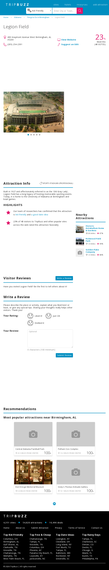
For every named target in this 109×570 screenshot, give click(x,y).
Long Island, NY (64, 544)
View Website (68, 39)
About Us (20, 527)
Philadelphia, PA (90, 558)
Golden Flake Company (92, 250)
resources (82, 4)
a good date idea (39, 214)
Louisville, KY (36, 555)
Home (5, 17)
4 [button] (36, 134)
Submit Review (64, 355)
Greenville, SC (62, 558)
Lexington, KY (63, 538)
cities (56, 4)
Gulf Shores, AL (11, 544)
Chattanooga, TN (12, 553)
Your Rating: (10, 315)
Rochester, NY (63, 555)
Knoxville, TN (9, 550)
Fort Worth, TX (63, 547)
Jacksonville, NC (37, 558)
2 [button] (31, 134)
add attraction (100, 4)
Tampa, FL (35, 541)
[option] (33, 112)
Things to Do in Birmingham (38, 17)
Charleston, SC (89, 541)
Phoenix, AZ (36, 550)
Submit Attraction (40, 527)
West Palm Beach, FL (14, 558)
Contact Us (96, 527)
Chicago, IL (87, 550)
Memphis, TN (10, 555)
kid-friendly (21, 214)
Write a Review (64, 278)
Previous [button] (7, 112)
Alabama (17, 17)
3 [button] (34, 134)
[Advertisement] (54, 69)
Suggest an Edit (70, 44)
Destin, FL (87, 547)
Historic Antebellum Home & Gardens (95, 228)
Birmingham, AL (11, 541)
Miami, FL (87, 553)
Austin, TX (87, 555)
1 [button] (28, 134)
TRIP (18, 4)
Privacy (58, 527)
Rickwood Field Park (93, 239)
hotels (68, 4)
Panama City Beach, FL (41, 553)
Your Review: (11, 330)
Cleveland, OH (63, 541)
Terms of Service (76, 527)
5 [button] (39, 134)
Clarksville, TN (10, 547)
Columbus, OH (10, 538)
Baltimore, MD (63, 553)
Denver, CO (88, 544)
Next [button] (60, 112)
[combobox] (39, 11)
